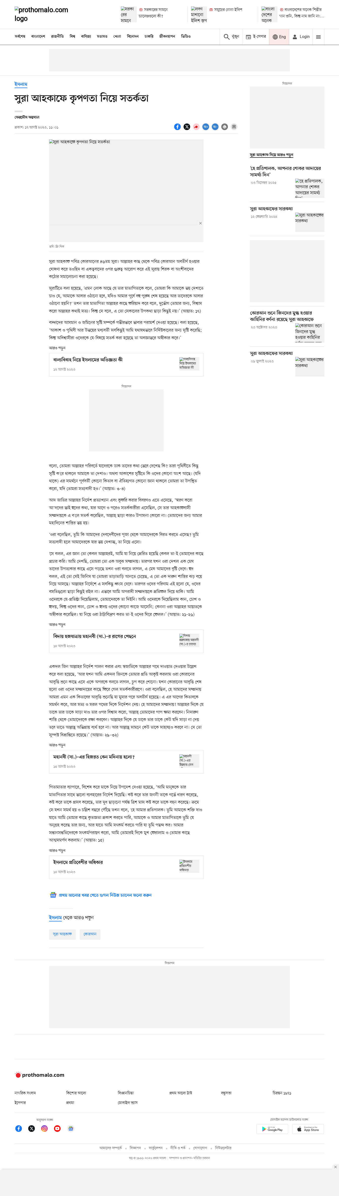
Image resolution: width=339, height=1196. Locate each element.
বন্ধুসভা (226, 1093)
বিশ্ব (72, 36)
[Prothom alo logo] (39, 1077)
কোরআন (90, 934)
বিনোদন (133, 36)
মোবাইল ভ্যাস (128, 1103)
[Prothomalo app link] (272, 1130)
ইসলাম (21, 85)
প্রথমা (70, 1103)
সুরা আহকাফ (62, 934)
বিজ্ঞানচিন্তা (126, 1093)
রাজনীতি (57, 36)
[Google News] (70, 1129)
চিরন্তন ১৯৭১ (282, 1093)
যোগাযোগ (200, 1148)
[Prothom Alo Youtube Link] (59, 1129)
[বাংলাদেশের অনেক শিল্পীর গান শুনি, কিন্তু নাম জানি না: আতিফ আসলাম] (269, 14)
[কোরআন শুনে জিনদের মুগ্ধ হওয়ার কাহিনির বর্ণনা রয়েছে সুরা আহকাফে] (309, 333)
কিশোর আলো (76, 1093)
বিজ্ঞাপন (135, 1148)
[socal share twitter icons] (187, 129)
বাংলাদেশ (38, 36)
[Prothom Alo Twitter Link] (34, 1129)
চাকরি (149, 36)
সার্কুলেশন (156, 1148)
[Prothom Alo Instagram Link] (46, 1129)
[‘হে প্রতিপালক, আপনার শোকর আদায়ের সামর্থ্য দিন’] (309, 188)
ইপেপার (20, 1103)
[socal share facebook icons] (178, 129)
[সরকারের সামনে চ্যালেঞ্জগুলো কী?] (129, 14)
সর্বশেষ (20, 36)
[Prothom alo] (48, 14)
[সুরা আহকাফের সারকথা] (309, 222)
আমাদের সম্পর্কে (111, 1148)
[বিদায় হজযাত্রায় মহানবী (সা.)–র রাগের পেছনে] (189, 640)
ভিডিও (186, 36)
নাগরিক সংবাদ (25, 1093)
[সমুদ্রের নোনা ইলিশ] (199, 14)
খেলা (117, 36)
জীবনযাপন (167, 36)
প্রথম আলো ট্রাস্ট (181, 1093)
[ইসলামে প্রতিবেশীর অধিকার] (189, 866)
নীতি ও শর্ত (177, 1148)
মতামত (102, 36)
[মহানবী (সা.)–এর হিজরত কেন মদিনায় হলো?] (189, 760)
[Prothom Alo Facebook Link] (21, 1129)
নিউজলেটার (223, 1148)
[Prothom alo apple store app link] (308, 1130)
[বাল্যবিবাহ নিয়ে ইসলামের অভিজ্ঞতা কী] (189, 363)
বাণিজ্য (86, 36)
